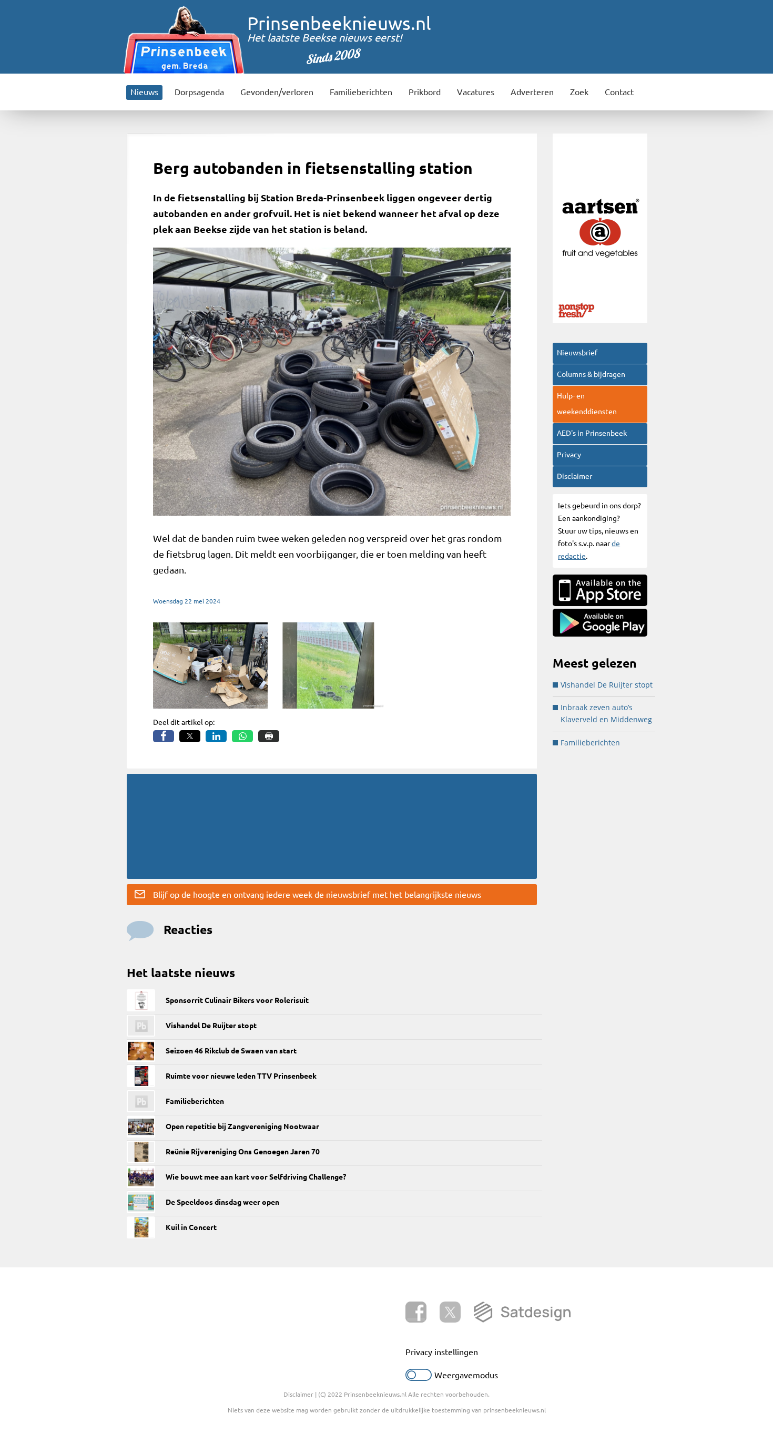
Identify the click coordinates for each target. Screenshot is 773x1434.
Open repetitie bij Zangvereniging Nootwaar (242, 1126)
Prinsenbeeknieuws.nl (339, 23)
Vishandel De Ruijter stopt (211, 1025)
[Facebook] (163, 736)
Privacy (569, 454)
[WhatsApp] (242, 736)
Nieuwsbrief (577, 353)
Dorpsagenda (199, 92)
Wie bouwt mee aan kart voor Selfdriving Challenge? (256, 1177)
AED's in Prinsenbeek (592, 433)
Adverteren (532, 92)
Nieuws (144, 92)
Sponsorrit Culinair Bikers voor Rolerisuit (237, 1000)
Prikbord (425, 92)
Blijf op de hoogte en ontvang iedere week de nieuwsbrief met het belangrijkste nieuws (317, 894)
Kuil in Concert (191, 1227)
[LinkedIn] (216, 736)
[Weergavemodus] (418, 1377)
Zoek (579, 92)
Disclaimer (574, 476)
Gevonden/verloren (276, 92)
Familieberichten (361, 92)
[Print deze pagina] (268, 736)
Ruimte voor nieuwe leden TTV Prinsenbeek (241, 1076)
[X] (189, 736)
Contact (619, 92)
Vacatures (475, 92)
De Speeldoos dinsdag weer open (222, 1202)
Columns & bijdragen (591, 374)
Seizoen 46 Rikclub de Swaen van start (231, 1051)
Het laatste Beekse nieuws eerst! (324, 38)
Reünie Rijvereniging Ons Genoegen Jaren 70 (243, 1152)
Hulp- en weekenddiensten (587, 404)
